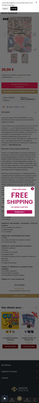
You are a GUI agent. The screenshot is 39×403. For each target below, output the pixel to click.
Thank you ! (19, 212)
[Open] (4, 398)
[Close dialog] (32, 188)
